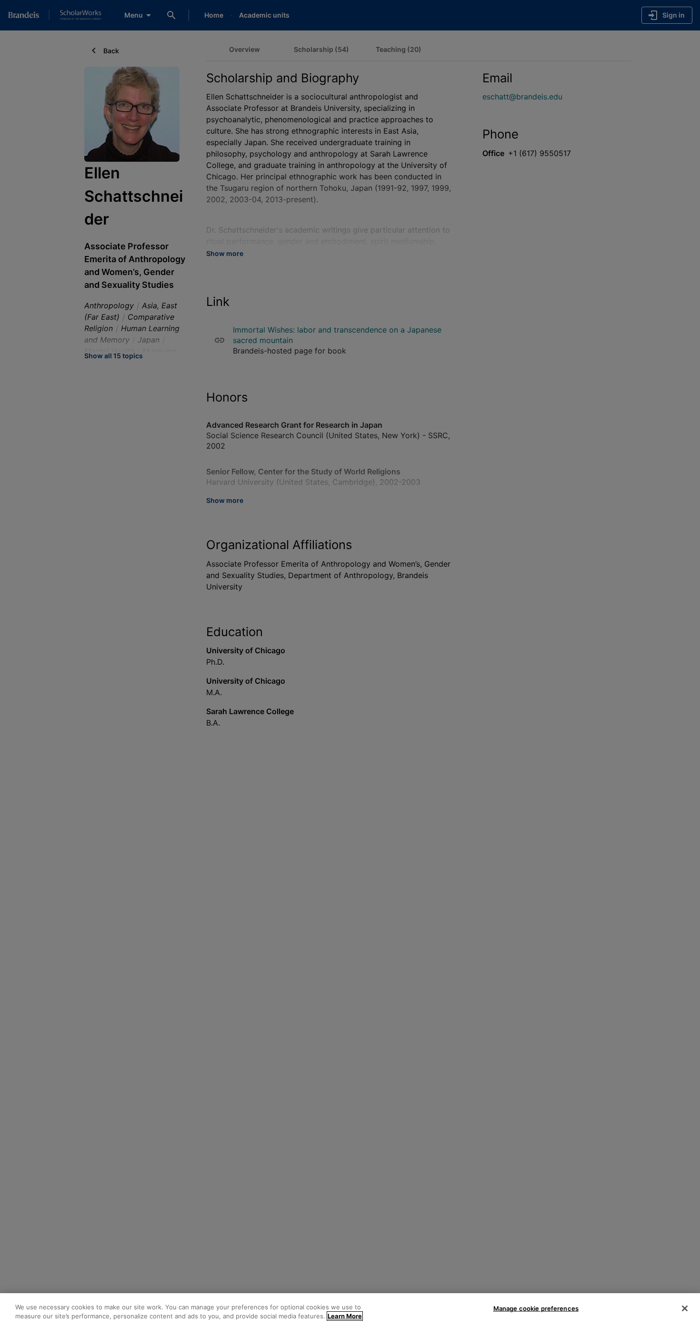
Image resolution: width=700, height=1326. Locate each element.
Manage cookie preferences (536, 1308)
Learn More (345, 1316)
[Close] (684, 1308)
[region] (350, 1309)
